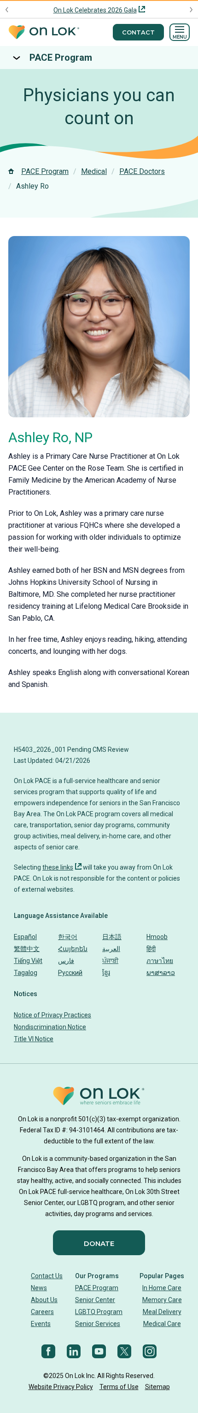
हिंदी (151, 948)
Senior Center (95, 1299)
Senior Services (97, 1323)
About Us (44, 1299)
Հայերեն (72, 948)
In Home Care (161, 1288)
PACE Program (60, 57)
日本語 (112, 936)
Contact (138, 32)
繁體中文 (27, 948)
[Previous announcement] (7, 9)
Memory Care (162, 1299)
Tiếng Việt (28, 960)
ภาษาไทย (159, 960)
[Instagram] (150, 1351)
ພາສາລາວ (160, 972)
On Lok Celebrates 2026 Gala (95, 10)
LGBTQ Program (98, 1311)
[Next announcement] (191, 9)
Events (41, 1323)
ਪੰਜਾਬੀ (110, 960)
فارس (66, 960)
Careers (42, 1311)
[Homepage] (43, 32)
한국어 (67, 936)
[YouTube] (99, 1351)
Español (25, 936)
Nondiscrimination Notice (50, 1027)
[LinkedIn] (74, 1351)
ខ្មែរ (106, 972)
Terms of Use (119, 1386)
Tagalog (25, 972)
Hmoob (157, 936)
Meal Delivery (162, 1311)
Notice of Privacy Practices (52, 1015)
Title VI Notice (33, 1039)
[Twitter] (124, 1351)
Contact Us (47, 1276)
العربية (111, 948)
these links (57, 867)
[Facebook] (48, 1351)
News (39, 1288)
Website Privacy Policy (61, 1386)
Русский (70, 972)
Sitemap (157, 1386)
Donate (99, 1243)
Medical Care (162, 1323)
